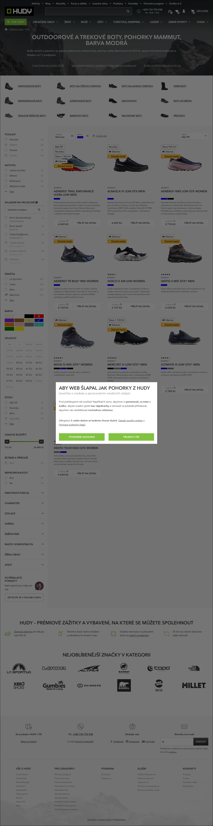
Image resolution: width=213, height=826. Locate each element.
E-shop (186, 778)
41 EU (29, 369)
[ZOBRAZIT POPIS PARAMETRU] (36, 202)
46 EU (39, 375)
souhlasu (172, 752)
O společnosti (22, 774)
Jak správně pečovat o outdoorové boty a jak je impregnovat (104, 65)
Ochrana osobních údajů (72, 425)
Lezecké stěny (100, 3)
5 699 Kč (61, 305)
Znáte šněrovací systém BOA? (48, 65)
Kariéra (19, 797)
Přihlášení (183, 11)
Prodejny (118, 3)
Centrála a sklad (190, 782)
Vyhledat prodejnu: (17, 209)
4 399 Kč (114, 305)
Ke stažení (105, 774)
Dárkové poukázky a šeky (148, 790)
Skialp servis (143, 782)
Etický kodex (21, 778)
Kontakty (133, 3)
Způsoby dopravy (62, 794)
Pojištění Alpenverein (147, 774)
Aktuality (60, 3)
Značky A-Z (175, 3)
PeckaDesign (120, 819)
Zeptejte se (106, 778)
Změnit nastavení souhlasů (66, 809)
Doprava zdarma (23, 631)
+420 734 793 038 (83, 734)
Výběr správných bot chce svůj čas (162, 65)
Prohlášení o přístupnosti (65, 805)
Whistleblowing (22, 782)
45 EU (29, 375)
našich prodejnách (139, 635)
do (41, 441)
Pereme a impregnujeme (148, 786)
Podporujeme (22, 794)
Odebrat (72, 135)
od (7, 441)
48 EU (19, 381)
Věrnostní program (153, 3)
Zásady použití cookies (130, 420)
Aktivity (36, 3)
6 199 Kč (61, 471)
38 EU (39, 362)
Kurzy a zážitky (79, 3)
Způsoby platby (61, 797)
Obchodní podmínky (63, 782)
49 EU (29, 381)
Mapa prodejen (29, 741)
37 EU (29, 362)
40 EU (19, 369)
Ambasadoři (21, 790)
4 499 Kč (168, 388)
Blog (47, 3)
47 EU (9, 381)
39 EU (9, 369)
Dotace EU (20, 801)
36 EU (19, 362)
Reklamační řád (61, 790)
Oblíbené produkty (176, 11)
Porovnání (169, 11)
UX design (91, 819)
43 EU (9, 375)
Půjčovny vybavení (145, 778)
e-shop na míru (104, 819)
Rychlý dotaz (188, 786)
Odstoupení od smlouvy (65, 786)
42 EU (39, 369)
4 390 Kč (168, 305)
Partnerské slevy (62, 778)
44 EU (19, 375)
